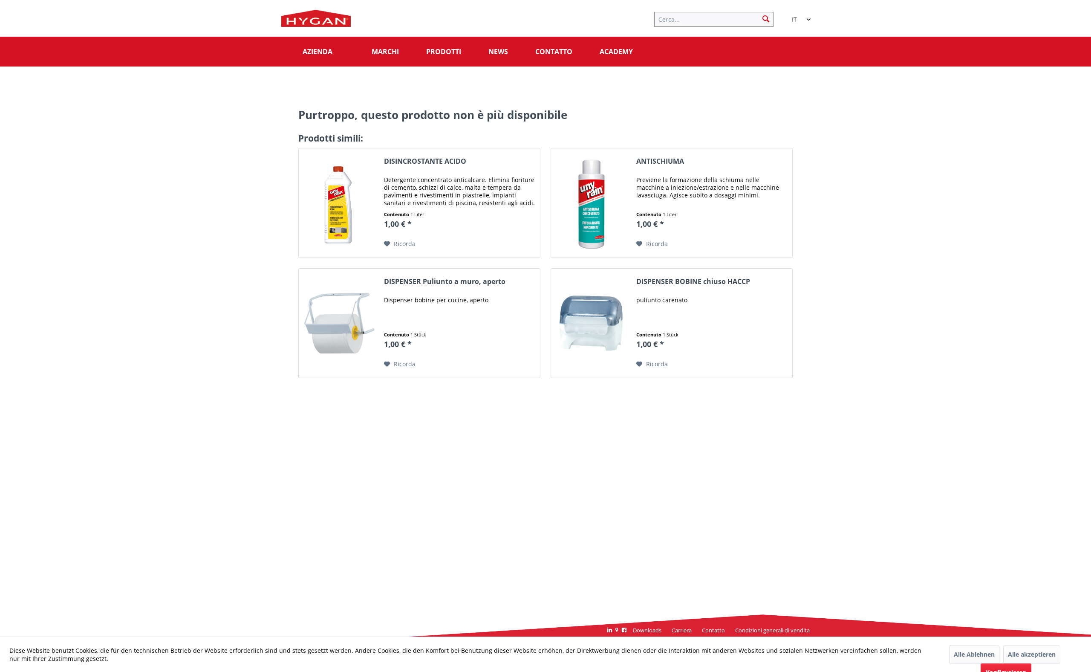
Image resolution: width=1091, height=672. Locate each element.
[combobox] (797, 16)
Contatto (713, 630)
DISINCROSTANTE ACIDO (425, 161)
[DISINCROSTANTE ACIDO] (339, 203)
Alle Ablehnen (974, 654)
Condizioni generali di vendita (772, 630)
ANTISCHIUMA (660, 161)
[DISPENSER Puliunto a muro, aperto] (339, 323)
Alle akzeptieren (1032, 654)
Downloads (647, 630)
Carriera (682, 630)
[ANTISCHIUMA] (591, 203)
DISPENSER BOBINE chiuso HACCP (693, 281)
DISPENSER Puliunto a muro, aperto (444, 281)
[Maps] (617, 630)
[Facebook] (624, 630)
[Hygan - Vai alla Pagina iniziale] (316, 20)
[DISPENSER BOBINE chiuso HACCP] (591, 323)
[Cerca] (766, 18)
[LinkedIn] (609, 630)
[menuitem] (718, 18)
